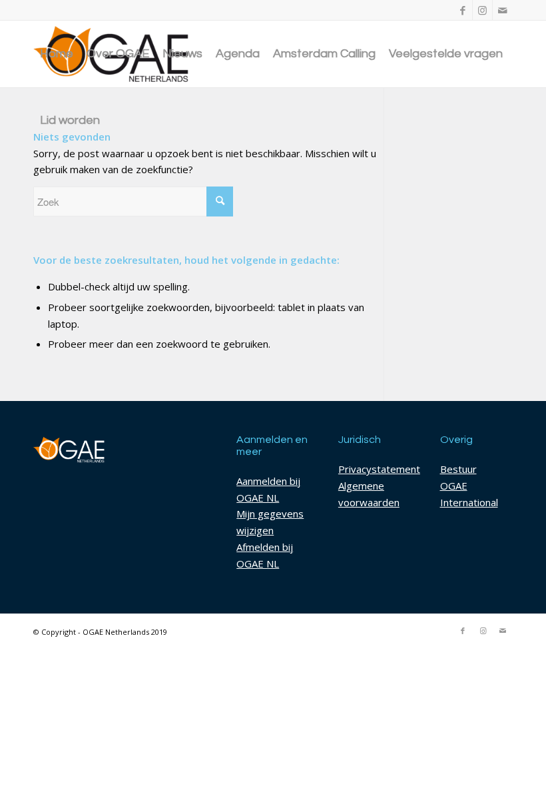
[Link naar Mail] (503, 10)
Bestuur (458, 469)
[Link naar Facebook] (462, 10)
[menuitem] (56, 54)
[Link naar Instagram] (482, 10)
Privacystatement (379, 469)
